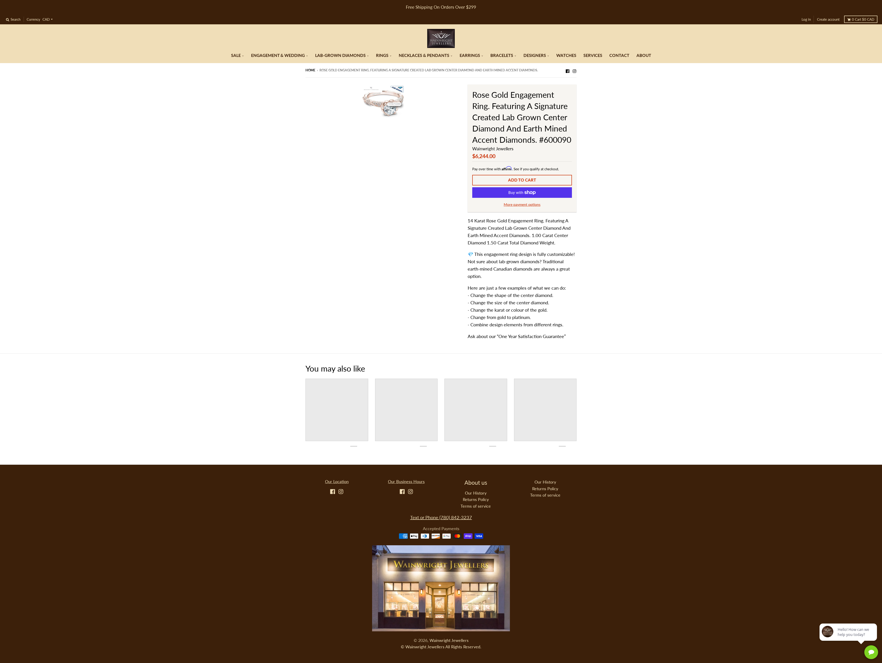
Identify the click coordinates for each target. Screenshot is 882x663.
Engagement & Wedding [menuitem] (278, 55)
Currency (33, 19)
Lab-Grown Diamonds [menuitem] (340, 55)
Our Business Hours (406, 481)
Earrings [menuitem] (470, 55)
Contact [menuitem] (619, 55)
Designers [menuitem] (534, 55)
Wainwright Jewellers (492, 148)
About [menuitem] (643, 55)
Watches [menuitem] (566, 55)
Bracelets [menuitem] (501, 55)
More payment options (522, 204)
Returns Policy (476, 499)
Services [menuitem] (592, 55)
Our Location (337, 481)
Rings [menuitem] (382, 55)
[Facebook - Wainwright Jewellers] (567, 70)
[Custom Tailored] (383, 100)
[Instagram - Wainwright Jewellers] (574, 70)
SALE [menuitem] (236, 55)
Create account (828, 19)
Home (310, 70)
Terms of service (476, 506)
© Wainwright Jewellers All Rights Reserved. (441, 646)
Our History (475, 493)
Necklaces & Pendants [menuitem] (424, 55)
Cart (863, 19)
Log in (806, 19)
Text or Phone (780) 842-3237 (441, 517)
